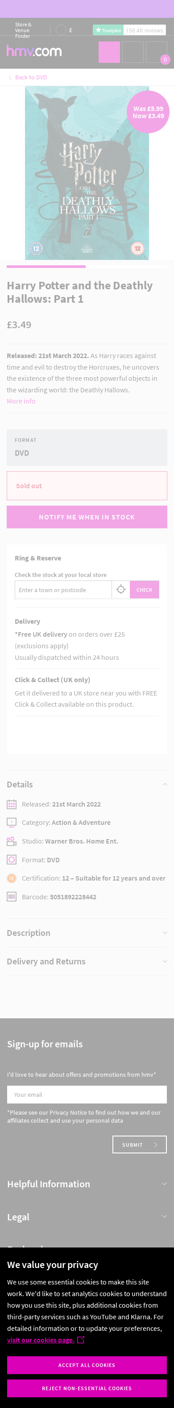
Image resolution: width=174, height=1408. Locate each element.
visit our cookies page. (41, 1339)
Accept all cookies (87, 1365)
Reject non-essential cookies (87, 1388)
